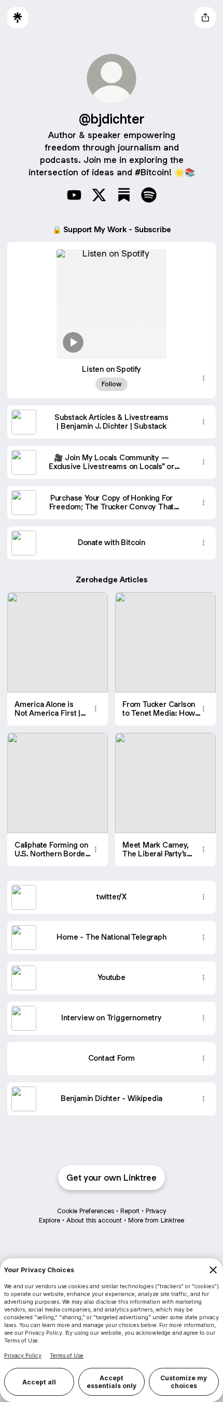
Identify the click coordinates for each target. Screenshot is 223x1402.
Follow (111, 384)
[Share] (203, 378)
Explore (49, 1220)
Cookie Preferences (85, 1211)
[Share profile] (205, 17)
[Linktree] (17, 17)
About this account (94, 1220)
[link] (74, 195)
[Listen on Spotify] (111, 300)
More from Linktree (156, 1220)
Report (130, 1211)
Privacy (156, 1211)
